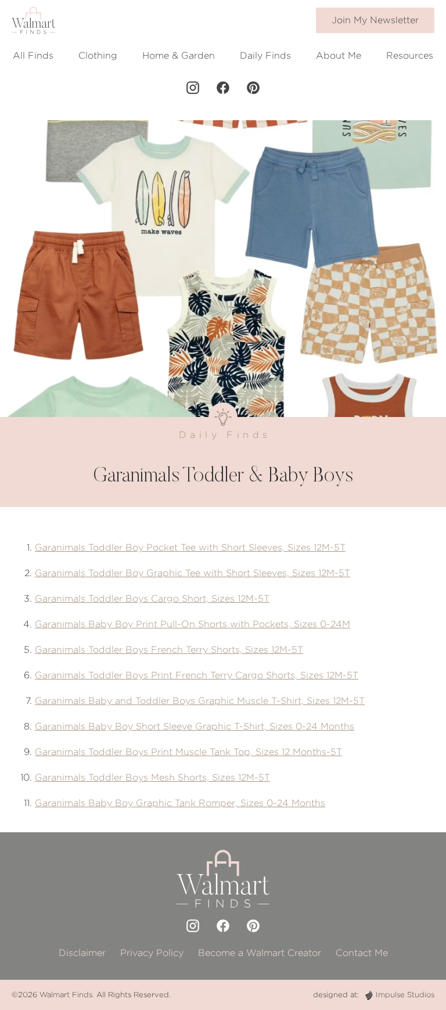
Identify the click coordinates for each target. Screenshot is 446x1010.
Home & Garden (178, 55)
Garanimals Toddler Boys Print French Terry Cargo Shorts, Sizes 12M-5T (196, 675)
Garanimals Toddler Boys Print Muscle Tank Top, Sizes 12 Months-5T (188, 751)
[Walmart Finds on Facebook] (223, 87)
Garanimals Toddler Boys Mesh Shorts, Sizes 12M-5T (152, 777)
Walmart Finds (65, 994)
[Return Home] (33, 20)
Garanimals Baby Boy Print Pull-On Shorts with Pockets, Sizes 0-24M (192, 624)
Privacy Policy (152, 952)
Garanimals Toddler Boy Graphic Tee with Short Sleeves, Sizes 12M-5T (192, 572)
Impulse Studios (405, 994)
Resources (409, 55)
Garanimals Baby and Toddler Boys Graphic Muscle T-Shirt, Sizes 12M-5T (200, 700)
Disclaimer (82, 952)
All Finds (33, 55)
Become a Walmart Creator (259, 952)
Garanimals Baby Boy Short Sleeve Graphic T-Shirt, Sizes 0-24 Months (194, 726)
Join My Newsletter (375, 20)
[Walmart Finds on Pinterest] (253, 87)
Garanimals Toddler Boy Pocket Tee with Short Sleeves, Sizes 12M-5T (190, 547)
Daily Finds (265, 55)
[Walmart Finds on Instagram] (192, 87)
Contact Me (362, 952)
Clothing (97, 55)
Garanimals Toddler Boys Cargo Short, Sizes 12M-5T (152, 598)
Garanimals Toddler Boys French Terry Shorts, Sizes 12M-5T (169, 649)
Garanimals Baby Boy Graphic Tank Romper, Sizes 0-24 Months (180, 802)
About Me (338, 55)
